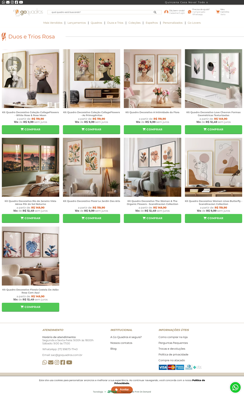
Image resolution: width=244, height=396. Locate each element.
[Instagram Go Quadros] (57, 362)
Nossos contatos (121, 342)
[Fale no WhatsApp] (235, 387)
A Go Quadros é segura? (126, 337)
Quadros (96, 22)
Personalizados (173, 22)
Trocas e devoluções (172, 348)
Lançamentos (77, 22)
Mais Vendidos (52, 22)
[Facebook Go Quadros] (62, 362)
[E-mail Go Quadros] (50, 362)
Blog (113, 348)
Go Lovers (194, 22)
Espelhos (152, 22)
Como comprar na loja (173, 337)
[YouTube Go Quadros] (69, 362)
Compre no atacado (172, 360)
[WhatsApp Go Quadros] (44, 362)
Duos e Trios (115, 22)
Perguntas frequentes (173, 342)
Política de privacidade (173, 354)
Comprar (32, 129)
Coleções (134, 22)
